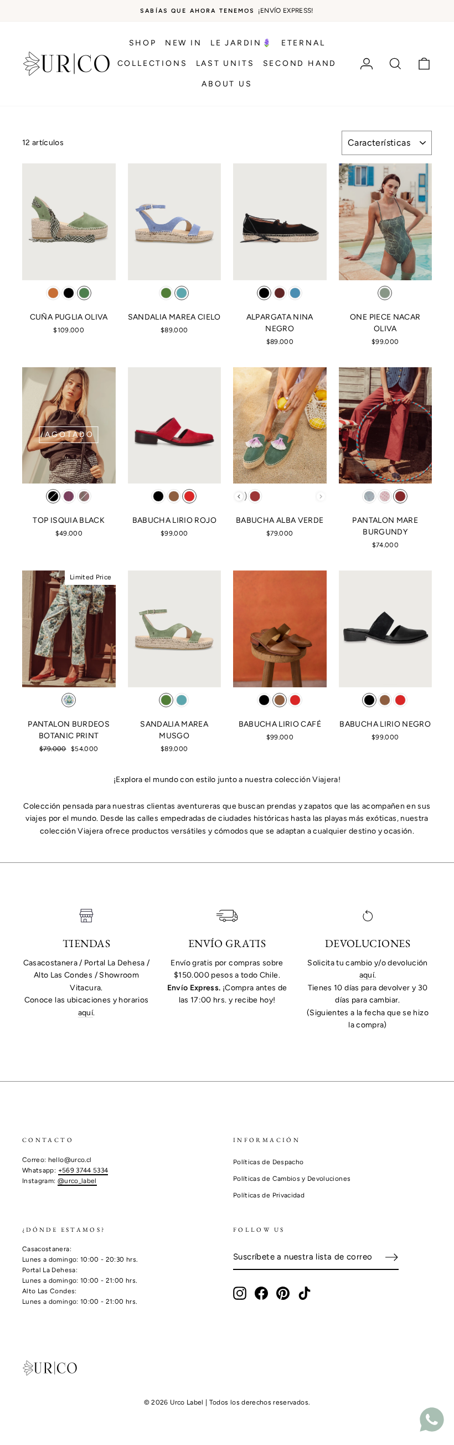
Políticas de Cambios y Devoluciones (291, 1178)
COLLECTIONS (152, 63)
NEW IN (183, 43)
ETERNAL (303, 43)
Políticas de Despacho (268, 1162)
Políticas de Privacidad (269, 1195)
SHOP (143, 43)
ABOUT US (227, 84)
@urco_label (77, 1181)
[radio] (53, 293)
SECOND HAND (300, 63)
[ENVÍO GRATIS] (227, 915)
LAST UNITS (225, 63)
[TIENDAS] (86, 915)
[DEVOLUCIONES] (367, 915)
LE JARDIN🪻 (241, 43)
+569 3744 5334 (83, 1170)
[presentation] (239, 496)
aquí (85, 1012)
